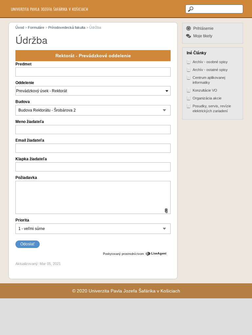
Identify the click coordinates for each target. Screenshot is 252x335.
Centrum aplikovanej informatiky (209, 80)
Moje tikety (202, 36)
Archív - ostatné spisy (210, 70)
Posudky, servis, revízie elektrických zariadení (212, 108)
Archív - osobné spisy (210, 62)
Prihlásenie (203, 28)
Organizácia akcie (207, 98)
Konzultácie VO (205, 90)
